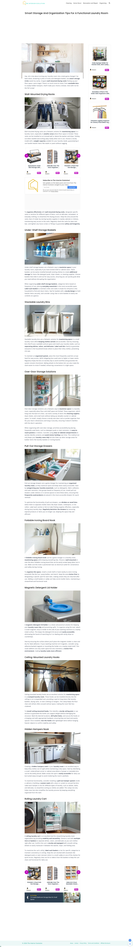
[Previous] (26, 156)
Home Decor (77, 3)
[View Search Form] (109, 3)
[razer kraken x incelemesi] (66, 946)
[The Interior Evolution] (33, 3)
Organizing (102, 3)
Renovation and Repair (90, 3)
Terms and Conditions (93, 943)
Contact (76, 943)
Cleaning (69, 3)
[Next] (78, 156)
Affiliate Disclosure (105, 943)
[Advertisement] (66, 32)
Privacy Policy (83, 943)
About (71, 943)
